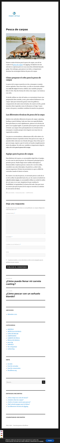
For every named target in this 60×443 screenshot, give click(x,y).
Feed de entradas (13, 366)
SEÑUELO (11, 344)
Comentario (10, 213)
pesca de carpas (18, 64)
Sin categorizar (12, 346)
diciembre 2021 (12, 314)
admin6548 (11, 192)
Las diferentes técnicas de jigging (18, 406)
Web (7, 252)
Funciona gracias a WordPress (20, 425)
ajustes (41, 441)
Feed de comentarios (14, 368)
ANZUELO (11, 329)
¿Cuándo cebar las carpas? (16, 400)
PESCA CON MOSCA (14, 340)
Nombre (9, 237)
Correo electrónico (13, 244)
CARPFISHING (29, 192)
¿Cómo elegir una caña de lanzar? (18, 397)
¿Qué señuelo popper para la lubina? (19, 404)
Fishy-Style (9, 425)
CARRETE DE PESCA (14, 338)
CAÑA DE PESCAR (13, 333)
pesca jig (10, 342)
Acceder (10, 364)
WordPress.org (12, 370)
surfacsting (11, 349)
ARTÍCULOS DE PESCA (14, 331)
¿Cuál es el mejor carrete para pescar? (19, 402)
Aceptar (50, 440)
